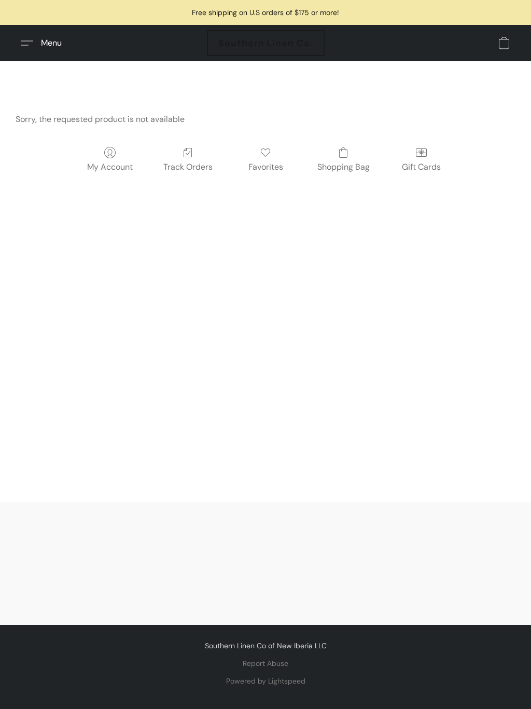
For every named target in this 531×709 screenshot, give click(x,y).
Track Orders (188, 166)
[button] (266, 43)
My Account (110, 166)
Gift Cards (421, 166)
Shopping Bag (343, 166)
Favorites (265, 166)
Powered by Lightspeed (265, 681)
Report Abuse (265, 663)
